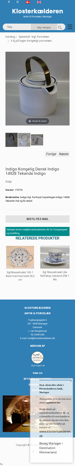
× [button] (71, 381)
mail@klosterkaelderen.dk (41, 338)
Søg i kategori (44, 27)
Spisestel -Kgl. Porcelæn (34, 37)
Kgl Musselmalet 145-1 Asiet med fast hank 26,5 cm (20, 276)
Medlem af (37, 346)
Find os (37, 373)
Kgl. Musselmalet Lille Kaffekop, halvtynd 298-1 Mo (54, 276)
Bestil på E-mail (37, 219)
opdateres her (53, 402)
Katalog (10, 37)
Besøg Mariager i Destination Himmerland (51, 447)
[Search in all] (59, 27)
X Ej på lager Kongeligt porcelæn (31, 41)
